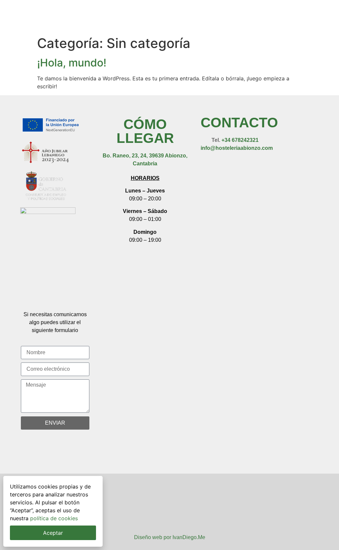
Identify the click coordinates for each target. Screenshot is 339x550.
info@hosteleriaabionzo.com (237, 148)
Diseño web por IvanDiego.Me (169, 537)
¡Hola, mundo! (71, 62)
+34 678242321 (240, 140)
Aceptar (53, 532)
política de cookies (54, 518)
